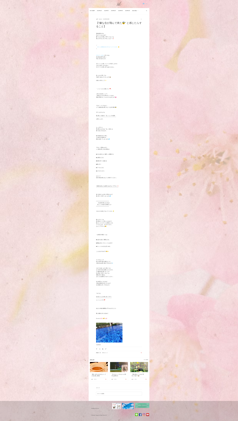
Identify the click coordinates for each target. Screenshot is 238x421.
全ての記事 (92, 10)
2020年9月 (98, 344)
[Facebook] (140, 414)
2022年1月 (106, 10)
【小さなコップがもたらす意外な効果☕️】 (119, 375)
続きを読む (134, 10)
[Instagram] (144, 414)
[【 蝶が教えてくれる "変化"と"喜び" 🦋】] (139, 367)
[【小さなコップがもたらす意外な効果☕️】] (119, 367)
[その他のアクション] (141, 19)
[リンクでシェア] (105, 348)
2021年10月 (127, 10)
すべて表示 (146, 359)
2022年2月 (99, 10)
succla (97, 415)
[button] (146, 10)
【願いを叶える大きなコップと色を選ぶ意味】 (98, 375)
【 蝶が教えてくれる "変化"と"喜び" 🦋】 (138, 375)
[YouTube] (147, 414)
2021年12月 (113, 10)
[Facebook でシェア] (96, 348)
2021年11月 (120, 10)
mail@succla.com (95, 408)
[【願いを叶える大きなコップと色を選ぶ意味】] (99, 367)
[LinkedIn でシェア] (102, 348)
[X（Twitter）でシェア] (99, 348)
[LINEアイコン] (136, 414)
